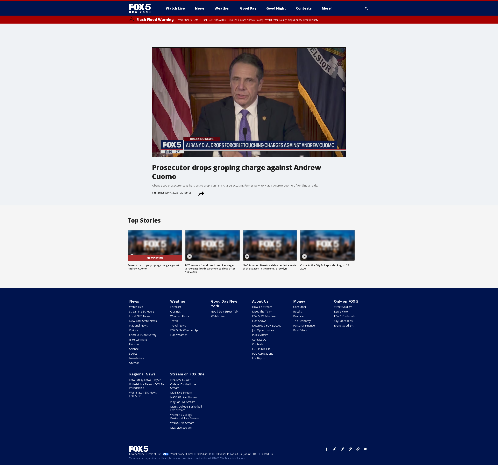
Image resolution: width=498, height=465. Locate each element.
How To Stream (262, 307)
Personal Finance (304, 325)
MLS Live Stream (181, 427)
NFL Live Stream (180, 379)
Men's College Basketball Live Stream (186, 408)
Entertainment (138, 339)
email (366, 449)
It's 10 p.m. (259, 358)
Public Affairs (260, 335)
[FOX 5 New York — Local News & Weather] (142, 8)
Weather (177, 301)
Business (298, 316)
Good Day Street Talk (224, 311)
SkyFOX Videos (343, 321)
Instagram (334, 449)
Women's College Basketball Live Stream (184, 416)
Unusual (134, 344)
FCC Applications (262, 353)
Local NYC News (139, 316)
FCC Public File (261, 349)
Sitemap (134, 363)
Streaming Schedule (141, 311)
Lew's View (341, 311)
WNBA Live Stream (182, 423)
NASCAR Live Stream (183, 397)
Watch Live (136, 307)
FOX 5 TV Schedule (264, 316)
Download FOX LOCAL (266, 325)
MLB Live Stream (181, 392)
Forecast (175, 307)
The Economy (302, 321)
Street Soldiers (343, 307)
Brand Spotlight (343, 325)
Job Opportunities (263, 330)
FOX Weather (178, 335)
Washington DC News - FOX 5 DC (144, 394)
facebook (327, 449)
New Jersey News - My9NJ (145, 379)
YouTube (350, 449)
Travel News (178, 325)
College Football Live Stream (183, 386)
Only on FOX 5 (346, 301)
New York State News (143, 321)
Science (134, 349)
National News (138, 325)
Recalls (297, 311)
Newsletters (136, 358)
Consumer (299, 307)
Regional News (142, 374)
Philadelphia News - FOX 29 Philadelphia (146, 386)
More (326, 8)
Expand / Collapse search (366, 8)
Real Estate (300, 330)
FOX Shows (259, 321)
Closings (175, 311)
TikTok (342, 449)
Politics (133, 330)
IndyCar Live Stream (183, 402)
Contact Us (259, 339)
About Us (260, 301)
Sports (133, 353)
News (134, 301)
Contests (257, 344)
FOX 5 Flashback (344, 316)
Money (299, 301)
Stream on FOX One (187, 374)
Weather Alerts (179, 316)
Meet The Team (262, 311)
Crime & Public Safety (142, 335)
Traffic (174, 321)
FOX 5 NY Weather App (184, 330)
